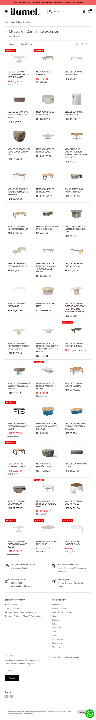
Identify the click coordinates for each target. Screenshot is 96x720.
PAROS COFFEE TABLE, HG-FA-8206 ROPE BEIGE (47, 227)
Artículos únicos (58, 639)
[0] (88, 11)
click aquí (30, 713)
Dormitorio (56, 620)
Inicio (6, 22)
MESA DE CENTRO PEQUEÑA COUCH (43, 465)
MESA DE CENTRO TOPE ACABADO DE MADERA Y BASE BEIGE (18, 192)
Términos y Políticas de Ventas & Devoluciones (23, 616)
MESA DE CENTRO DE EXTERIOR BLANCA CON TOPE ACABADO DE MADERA (46, 268)
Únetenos (56, 647)
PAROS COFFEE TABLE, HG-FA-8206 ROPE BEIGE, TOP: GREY (76, 229)
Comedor (56, 616)
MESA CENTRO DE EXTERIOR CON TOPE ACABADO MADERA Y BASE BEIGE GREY (76, 153)
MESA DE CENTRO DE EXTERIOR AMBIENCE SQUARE (45, 386)
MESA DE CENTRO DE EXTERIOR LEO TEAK (74, 344)
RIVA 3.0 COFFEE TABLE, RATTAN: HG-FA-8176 (74, 190)
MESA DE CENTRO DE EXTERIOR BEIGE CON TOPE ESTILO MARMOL (19, 346)
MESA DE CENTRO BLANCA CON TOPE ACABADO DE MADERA (19, 386)
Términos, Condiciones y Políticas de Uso (21, 612)
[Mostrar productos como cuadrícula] (82, 44)
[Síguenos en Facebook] (6, 696)
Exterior (55, 624)
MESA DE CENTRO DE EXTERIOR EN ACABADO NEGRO (18, 426)
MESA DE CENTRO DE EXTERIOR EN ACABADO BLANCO (46, 504)
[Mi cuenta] (84, 11)
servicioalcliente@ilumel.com (22, 586)
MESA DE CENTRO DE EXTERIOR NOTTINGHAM (18, 227)
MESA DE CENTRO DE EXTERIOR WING (45, 190)
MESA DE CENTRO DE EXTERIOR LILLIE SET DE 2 (18, 265)
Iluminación (56, 628)
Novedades (56, 604)
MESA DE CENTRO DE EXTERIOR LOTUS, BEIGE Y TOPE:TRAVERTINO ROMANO (47, 347)
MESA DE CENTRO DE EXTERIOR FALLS (74, 73)
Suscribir (12, 678)
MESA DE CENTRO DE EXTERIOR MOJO (17, 502)
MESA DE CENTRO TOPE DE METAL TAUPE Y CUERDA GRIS (19, 152)
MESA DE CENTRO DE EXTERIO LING (17, 304)
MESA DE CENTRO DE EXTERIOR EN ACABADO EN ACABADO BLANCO (19, 74)
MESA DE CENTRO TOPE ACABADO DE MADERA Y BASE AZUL (46, 426)
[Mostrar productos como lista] (86, 44)
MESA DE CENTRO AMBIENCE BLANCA (72, 542)
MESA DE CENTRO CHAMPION (43, 73)
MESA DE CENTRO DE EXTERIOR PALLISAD (74, 384)
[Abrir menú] (6, 11)
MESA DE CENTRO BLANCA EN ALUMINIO (47, 542)
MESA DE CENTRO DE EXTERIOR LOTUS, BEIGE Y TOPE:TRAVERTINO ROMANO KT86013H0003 (75, 307)
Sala (54, 631)
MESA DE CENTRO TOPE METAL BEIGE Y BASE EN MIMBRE (18, 114)
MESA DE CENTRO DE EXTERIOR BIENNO (74, 265)
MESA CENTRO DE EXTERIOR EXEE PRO (16, 465)
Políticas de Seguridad (13, 608)
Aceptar (82, 712)
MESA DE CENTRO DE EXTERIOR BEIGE (45, 113)
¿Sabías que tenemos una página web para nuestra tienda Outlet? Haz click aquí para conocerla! (48, 2)
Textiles (55, 635)
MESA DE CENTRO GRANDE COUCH (76, 465)
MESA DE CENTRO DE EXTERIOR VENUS (74, 502)
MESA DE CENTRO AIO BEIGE (45, 304)
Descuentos (57, 643)
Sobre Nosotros (11, 604)
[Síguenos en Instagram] (11, 696)
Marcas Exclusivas (59, 608)
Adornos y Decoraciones (62, 612)
